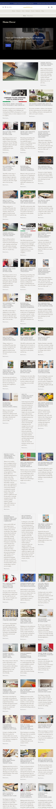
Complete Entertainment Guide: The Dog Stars (13, 3)
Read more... (44, 85)
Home (24, 15)
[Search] (3, 7)
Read (8, 45)
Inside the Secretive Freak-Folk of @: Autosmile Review (38, 3)
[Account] (48, 7)
